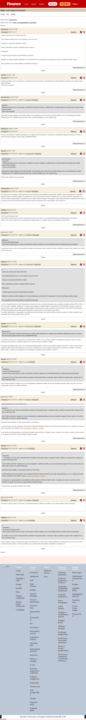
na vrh (43, 70)
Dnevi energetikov (62, 602)
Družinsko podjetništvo (63, 633)
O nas (18, 571)
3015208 (5, 264)
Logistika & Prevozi (34, 638)
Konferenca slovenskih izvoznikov (62, 640)
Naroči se (52, 4)
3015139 (5, 191)
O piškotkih (20, 610)
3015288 (5, 520)
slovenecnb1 (5, 97)
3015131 (5, 100)
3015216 (5, 448)
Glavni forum (13, 20)
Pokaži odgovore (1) (79, 67)
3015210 (5, 362)
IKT (31, 624)
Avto (31, 580)
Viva (46, 577)
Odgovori (73, 32)
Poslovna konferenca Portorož (62, 581)
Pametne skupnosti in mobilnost (34, 671)
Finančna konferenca (62, 596)
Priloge (19, 584)
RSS (18, 592)
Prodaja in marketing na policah (63, 615)
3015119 (4, 78)
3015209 (5, 326)
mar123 (3, 75)
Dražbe (33, 590)
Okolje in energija (33, 660)
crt (2, 232)
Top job (33, 698)
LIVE (26, 4)
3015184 (5, 235)
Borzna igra (76, 573)
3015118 (4, 32)
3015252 (5, 500)
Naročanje (20, 575)
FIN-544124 (4, 29)
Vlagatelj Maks (33, 709)
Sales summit (61, 608)
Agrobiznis (34, 576)
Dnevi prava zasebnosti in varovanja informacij (63, 657)
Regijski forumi (61, 622)
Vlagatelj (65, 4)
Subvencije (34, 683)
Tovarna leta (35, 687)
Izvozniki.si (34, 627)
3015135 (5, 131)
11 (84, 191)
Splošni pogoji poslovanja (20, 604)
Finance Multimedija (34, 601)
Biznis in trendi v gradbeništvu (63, 648)
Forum (3, 10)
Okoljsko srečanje (61, 627)
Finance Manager (33, 595)
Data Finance (33, 585)
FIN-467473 (4, 128)
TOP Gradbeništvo (35, 692)
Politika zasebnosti (20, 597)
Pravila (18, 10)
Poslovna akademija (62, 574)
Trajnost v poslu (34, 703)
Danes (33, 4)
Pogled (3, 14)
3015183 (5, 213)
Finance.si (34, 573)
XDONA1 (4, 210)
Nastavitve (13, 10)
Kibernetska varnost (34, 632)
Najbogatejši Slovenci (35, 650)
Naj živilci (34, 655)
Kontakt (19, 588)
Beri (8, 14)
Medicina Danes (47, 572)
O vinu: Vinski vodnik (75, 608)
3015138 (5, 153)
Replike (13, 14)
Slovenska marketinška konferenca (63, 589)
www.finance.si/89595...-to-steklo (34, 428)
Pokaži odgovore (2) (79, 254)
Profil (7, 10)
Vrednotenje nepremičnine (77, 578)
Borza (41, 4)
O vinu (32, 665)
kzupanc (3, 261)
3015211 (4, 399)
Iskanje (23, 10)
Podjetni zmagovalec (35, 678)
